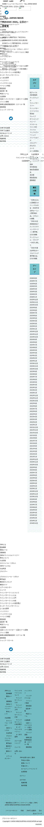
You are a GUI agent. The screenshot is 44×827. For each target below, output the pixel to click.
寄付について (4, 27)
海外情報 (3, 141)
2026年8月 (33, 278)
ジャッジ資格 (4, 102)
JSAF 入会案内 (5, 130)
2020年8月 (33, 470)
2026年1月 (33, 297)
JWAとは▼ (24, 154)
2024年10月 (34, 337)
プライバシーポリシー (9, 818)
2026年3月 (33, 291)
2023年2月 (33, 390)
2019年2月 (33, 518)
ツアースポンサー (6, 56)
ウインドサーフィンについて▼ (27, 158)
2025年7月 (33, 313)
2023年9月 (33, 371)
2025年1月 (33, 329)
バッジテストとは (6, 83)
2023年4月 (33, 385)
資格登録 (3, 107)
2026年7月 (33, 281)
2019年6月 (33, 507)
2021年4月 (33, 448)
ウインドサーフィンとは (8, 64)
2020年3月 (33, 483)
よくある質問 (4, 78)
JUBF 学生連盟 (5, 128)
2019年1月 (33, 520)
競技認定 (3, 88)
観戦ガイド (3, 54)
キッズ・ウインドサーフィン (9, 75)
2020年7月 (33, 473)
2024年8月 (33, 342)
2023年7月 (33, 377)
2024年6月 (33, 347)
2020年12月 (34, 459)
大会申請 (3, 38)
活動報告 (3, 22)
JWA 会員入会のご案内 (27, 757)
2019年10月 (34, 496)
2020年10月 (34, 465)
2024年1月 (33, 361)
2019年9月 (33, 499)
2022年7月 (33, 409)
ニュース (3, 59)
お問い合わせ (4, 136)
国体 (31, 164)
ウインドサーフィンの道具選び (10, 72)
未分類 (32, 175)
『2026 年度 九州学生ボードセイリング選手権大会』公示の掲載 (34, 253)
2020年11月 (34, 462)
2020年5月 (33, 478)
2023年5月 (33, 382)
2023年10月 (34, 369)
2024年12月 (34, 331)
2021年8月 (33, 438)
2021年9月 (33, 435)
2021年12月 (34, 427)
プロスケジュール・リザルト (9, 46)
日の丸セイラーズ (6, 133)
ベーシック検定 (5, 86)
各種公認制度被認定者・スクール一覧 (12, 104)
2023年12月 (34, 363)
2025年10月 (34, 305)
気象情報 (3, 138)
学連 (22, 810)
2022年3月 (33, 419)
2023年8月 (33, 374)
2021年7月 (33, 441)
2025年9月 (33, 307)
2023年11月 (34, 366)
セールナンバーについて (29, 769)
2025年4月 (33, 321)
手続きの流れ (25, 760)
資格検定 (33, 180)
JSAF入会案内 (31, 810)
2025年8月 (33, 310)
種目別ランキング (6, 51)
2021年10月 (34, 433)
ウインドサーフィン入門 (8, 67)
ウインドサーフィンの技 (8, 70)
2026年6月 (33, 284)
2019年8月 (33, 502)
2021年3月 (33, 451)
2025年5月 (33, 318)
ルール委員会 (34, 151)
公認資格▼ (26, 161)
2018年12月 (34, 523)
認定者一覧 (3, 91)
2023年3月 (33, 387)
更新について (25, 763)
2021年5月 (33, 446)
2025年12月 (34, 299)
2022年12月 (34, 395)
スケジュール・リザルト (8, 32)
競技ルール (3, 19)
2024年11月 (34, 334)
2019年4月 (33, 512)
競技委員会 (33, 178)
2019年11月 (34, 494)
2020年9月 (33, 467)
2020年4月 (33, 481)
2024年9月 (33, 339)
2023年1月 (33, 393)
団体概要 (3, 16)
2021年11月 (34, 430)
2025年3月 (33, 323)
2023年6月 (33, 379)
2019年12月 (34, 491)
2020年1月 (33, 488)
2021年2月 (33, 454)
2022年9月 (33, 403)
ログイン (23, 776)
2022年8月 (33, 406)
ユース (32, 148)
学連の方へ (24, 766)
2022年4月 (33, 417)
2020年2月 (33, 486)
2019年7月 (33, 504)
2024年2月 (33, 358)
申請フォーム (4, 94)
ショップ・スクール (6, 110)
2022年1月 (33, 425)
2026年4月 (33, 289)
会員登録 (24, 772)
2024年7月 (33, 345)
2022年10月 (34, 401)
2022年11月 (34, 398)
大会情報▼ (35, 154)
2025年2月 (33, 326)
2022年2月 (33, 422)
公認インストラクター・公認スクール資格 (14, 99)
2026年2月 (33, 294)
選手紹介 (3, 48)
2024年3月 (33, 355)
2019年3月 (33, 515)
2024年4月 (33, 353)
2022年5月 (33, 414)
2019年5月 (33, 510)
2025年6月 (33, 315)
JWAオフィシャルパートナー (9, 24)
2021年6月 (33, 443)
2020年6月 (33, 475)
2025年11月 (34, 302)
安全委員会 (33, 167)
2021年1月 (33, 457)
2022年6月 (33, 411)
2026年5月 (33, 286)
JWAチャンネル (5, 35)
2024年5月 (33, 350)
